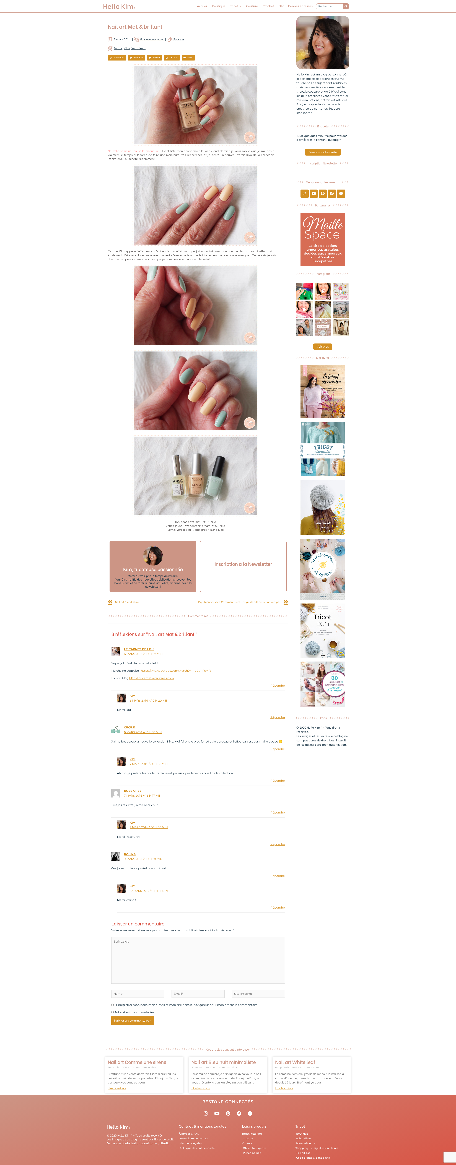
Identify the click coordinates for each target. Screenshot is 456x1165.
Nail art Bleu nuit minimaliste (223, 1061)
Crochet (268, 6)
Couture (252, 6)
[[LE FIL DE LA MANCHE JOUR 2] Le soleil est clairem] (341, 309)
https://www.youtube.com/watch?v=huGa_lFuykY (176, 670)
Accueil (202, 6)
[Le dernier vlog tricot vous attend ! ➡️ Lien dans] (323, 291)
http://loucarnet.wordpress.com (151, 678)
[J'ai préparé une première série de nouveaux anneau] (341, 291)
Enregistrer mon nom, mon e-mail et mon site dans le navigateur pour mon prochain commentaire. (187, 1005)
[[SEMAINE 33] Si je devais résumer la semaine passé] (304, 291)
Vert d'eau (138, 48)
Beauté (178, 39)
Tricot (234, 6)
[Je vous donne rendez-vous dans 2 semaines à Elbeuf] (323, 327)
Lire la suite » (117, 1088)
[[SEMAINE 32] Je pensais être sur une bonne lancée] (323, 309)
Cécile (129, 727)
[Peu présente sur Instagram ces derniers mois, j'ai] (304, 309)
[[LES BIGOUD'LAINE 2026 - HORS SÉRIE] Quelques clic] (341, 327)
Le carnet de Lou (139, 649)
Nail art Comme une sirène (137, 1061)
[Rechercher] (346, 6)
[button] (117, 58)
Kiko (127, 48)
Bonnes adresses (300, 6)
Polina (130, 854)
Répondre (277, 685)
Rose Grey (132, 791)
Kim (132, 695)
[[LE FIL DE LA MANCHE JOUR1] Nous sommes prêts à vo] (304, 327)
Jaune (118, 48)
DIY (281, 6)
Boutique (219, 6)
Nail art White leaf (295, 1061)
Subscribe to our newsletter (134, 1012)
